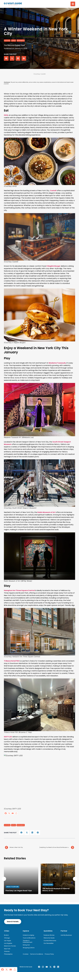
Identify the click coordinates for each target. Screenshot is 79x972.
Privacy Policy (49, 954)
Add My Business (66, 935)
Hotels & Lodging (28, 935)
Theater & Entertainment (27, 941)
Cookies (25, 954)
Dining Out (26, 945)
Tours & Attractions (29, 938)
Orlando (7, 951)
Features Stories (49, 935)
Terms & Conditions (36, 954)
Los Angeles (8, 943)
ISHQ (6, 115)
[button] (73, 4)
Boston (6, 935)
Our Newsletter (49, 943)
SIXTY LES (8, 737)
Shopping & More (28, 948)
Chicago (7, 938)
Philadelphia (8, 954)
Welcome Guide (49, 938)
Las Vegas (7, 940)
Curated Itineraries (50, 940)
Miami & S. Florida (10, 946)
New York (7, 949)
